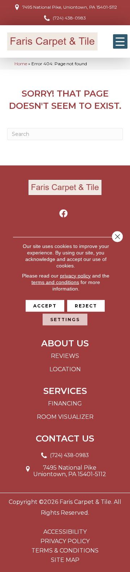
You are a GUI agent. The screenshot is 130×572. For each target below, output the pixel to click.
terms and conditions (55, 282)
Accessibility (65, 532)
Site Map (65, 560)
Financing (65, 403)
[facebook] (63, 213)
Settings (65, 319)
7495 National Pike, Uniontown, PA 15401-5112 (69, 7)
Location (65, 369)
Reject (86, 305)
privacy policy (75, 275)
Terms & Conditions (65, 551)
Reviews (65, 355)
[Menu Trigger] (120, 41)
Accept (45, 305)
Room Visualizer (65, 416)
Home (20, 63)
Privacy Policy (65, 541)
